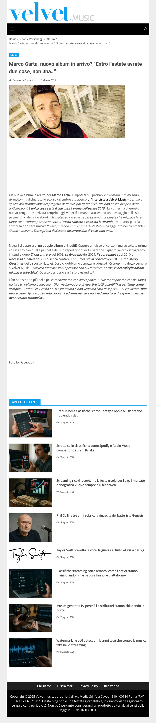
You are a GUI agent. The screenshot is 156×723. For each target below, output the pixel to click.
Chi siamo (44, 686)
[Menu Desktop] (13, 29)
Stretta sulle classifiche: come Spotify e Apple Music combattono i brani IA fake (93, 448)
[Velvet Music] (52, 11)
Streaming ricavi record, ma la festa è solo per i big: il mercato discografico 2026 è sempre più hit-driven (101, 482)
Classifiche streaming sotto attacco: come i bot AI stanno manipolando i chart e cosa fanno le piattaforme (97, 573)
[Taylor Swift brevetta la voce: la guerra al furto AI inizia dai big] (30, 555)
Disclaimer (64, 686)
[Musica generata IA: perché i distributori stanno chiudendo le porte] (30, 618)
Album (14, 55)
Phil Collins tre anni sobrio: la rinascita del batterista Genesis (100, 515)
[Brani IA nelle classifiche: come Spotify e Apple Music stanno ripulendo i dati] (30, 423)
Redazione (111, 686)
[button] (145, 29)
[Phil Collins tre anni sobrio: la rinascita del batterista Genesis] (30, 527)
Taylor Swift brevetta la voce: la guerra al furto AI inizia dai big (100, 550)
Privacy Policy (88, 686)
